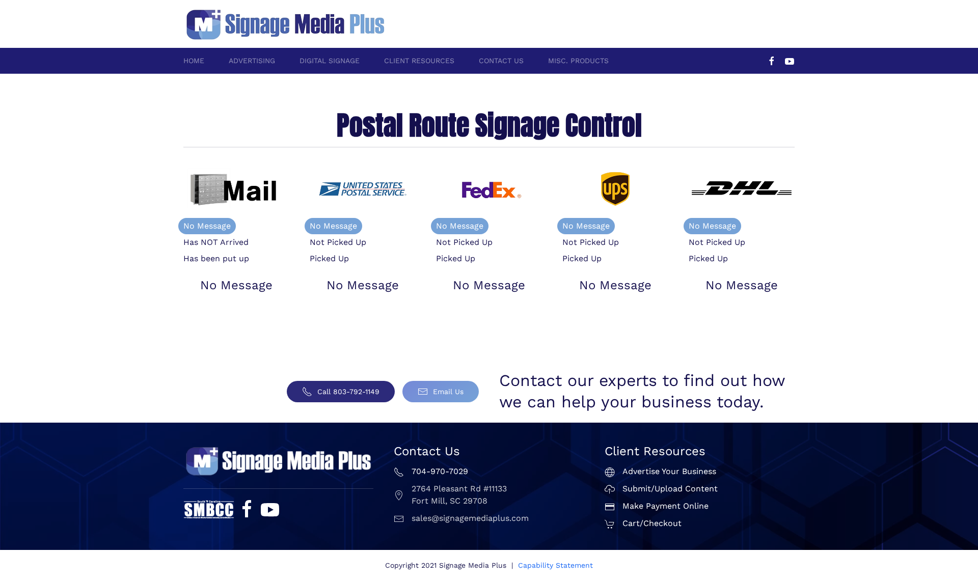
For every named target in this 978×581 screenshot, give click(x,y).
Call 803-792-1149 (348, 392)
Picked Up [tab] (329, 258)
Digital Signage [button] (330, 61)
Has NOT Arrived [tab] (216, 242)
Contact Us (501, 61)
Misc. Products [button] (578, 61)
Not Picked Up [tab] (338, 242)
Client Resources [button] (419, 61)
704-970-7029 (715, 18)
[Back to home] (285, 24)
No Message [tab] (207, 226)
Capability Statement (555, 565)
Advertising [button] (252, 61)
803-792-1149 (771, 18)
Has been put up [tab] (216, 258)
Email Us (448, 392)
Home (193, 61)
